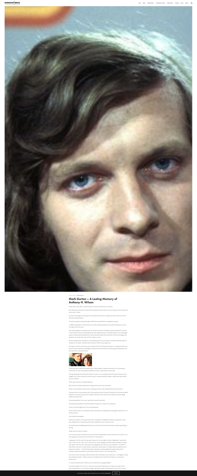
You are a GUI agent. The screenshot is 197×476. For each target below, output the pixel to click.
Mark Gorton (80, 295)
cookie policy (107, 473)
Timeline (177, 3)
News (144, 3)
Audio (182, 3)
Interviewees (150, 3)
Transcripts (170, 3)
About (186, 3)
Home (139, 3)
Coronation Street (160, 3)
